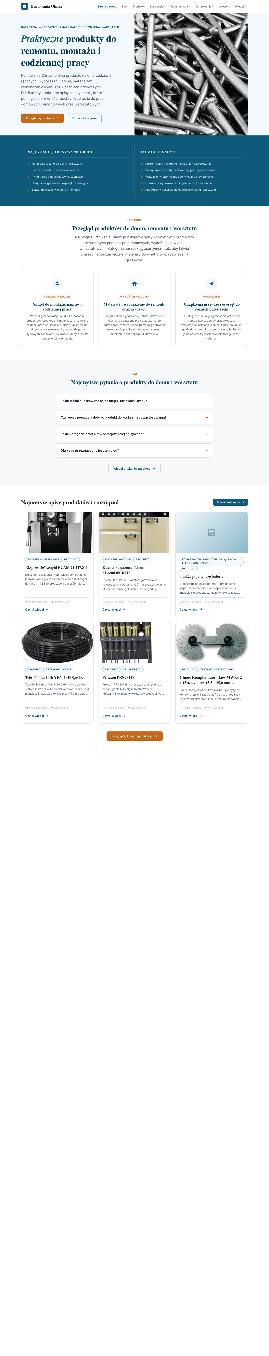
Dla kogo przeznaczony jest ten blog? (90, 450)
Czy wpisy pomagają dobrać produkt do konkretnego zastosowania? (114, 417)
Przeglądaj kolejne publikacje (132, 736)
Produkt (70, 559)
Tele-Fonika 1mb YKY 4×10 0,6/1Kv (55, 677)
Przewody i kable (58, 669)
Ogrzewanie (203, 6)
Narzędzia (156, 6)
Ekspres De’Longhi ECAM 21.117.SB (56, 567)
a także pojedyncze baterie (202, 576)
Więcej (223, 6)
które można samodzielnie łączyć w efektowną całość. (209, 561)
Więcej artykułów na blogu (131, 468)
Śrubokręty (132, 669)
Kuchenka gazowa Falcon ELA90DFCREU (123, 570)
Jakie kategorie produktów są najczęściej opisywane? (102, 434)
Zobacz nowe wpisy (228, 502)
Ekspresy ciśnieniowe (43, 559)
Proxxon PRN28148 (118, 677)
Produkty (139, 6)
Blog (124, 6)
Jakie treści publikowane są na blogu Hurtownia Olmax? (104, 401)
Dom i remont (179, 6)
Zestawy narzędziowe (216, 669)
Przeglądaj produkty (40, 118)
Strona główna (106, 6)
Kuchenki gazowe (118, 559)
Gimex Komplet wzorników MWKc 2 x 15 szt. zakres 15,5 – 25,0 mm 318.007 (211, 682)
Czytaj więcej (34, 609)
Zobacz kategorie (84, 118)
